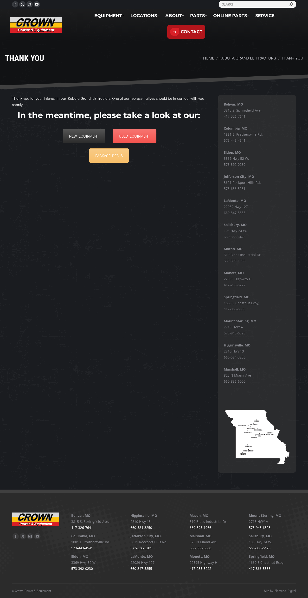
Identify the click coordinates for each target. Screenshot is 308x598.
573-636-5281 (234, 188)
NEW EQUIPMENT (84, 136)
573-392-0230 (234, 164)
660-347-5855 (234, 212)
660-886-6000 (234, 381)
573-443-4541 (234, 140)
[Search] (291, 4)
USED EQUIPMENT (134, 136)
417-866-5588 (234, 309)
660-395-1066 (234, 261)
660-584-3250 (234, 357)
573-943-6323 (234, 333)
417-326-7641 (234, 116)
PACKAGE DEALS (109, 155)
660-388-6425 (234, 236)
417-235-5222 (234, 285)
